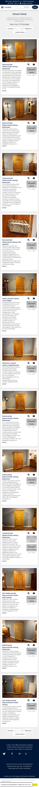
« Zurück (10, 29)
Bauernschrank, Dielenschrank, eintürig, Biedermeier (10, 66)
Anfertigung (28, 747)
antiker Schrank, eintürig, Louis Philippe (10, 299)
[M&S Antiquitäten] (35, 9)
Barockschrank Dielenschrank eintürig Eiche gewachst (11, 242)
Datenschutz (28, 749)
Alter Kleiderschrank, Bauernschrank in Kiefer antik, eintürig (10, 595)
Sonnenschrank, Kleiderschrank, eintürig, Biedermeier (10, 535)
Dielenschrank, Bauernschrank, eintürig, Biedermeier (10, 418)
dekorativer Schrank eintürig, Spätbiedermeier (10, 364)
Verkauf (9, 747)
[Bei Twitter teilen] (4, 753)
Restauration (21, 747)
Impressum (10, 749)
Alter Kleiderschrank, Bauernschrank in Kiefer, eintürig (10, 702)
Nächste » (28, 29)
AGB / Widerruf (19, 749)
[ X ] (29, 784)
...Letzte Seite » (19, 32)
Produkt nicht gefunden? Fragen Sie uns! (14, 784)
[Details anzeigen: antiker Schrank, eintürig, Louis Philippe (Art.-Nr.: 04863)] (19, 295)
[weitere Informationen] (25, 753)
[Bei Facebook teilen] (12, 753)
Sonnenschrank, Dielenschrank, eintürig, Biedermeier (10, 180)
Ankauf (14, 747)
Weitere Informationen (6, 781)
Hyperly (18, 776)
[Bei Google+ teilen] (20, 753)
